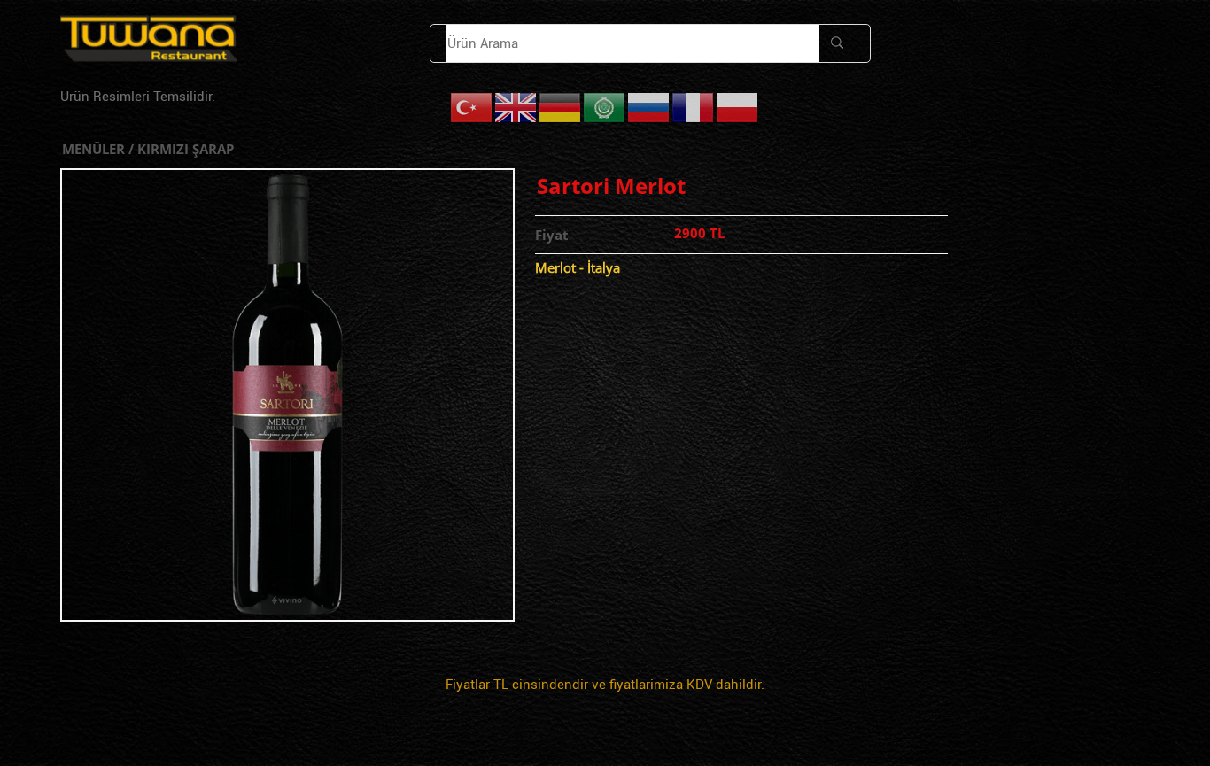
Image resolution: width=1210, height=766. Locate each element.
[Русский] (649, 107)
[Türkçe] (472, 107)
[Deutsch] (561, 107)
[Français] (693, 107)
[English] (516, 107)
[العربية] (605, 107)
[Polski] (738, 107)
